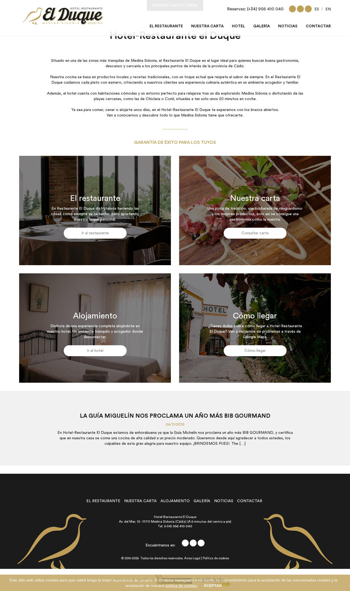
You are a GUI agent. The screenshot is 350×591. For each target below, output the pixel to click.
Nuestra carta (207, 26)
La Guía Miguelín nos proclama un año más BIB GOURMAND (175, 416)
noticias (223, 501)
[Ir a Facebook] (292, 8)
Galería (261, 26)
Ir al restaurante (95, 233)
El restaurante (166, 26)
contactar (249, 501)
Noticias (288, 26)
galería (202, 501)
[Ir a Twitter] (300, 8)
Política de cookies (216, 558)
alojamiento (175, 501)
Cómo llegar (255, 351)
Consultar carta (255, 233)
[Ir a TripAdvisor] (308, 8)
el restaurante (103, 501)
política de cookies (181, 585)
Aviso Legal (192, 558)
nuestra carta (140, 501)
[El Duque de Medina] (63, 16)
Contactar (318, 26)
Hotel (238, 26)
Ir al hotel (95, 351)
